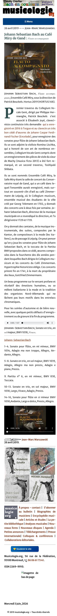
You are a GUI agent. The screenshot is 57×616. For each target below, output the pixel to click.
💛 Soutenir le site (22, 549)
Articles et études (36, 519)
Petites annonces (14, 531)
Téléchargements (36, 531)
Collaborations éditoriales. (19, 540)
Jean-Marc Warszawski (35, 439)
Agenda (49, 527)
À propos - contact (30, 507)
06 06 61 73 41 (36, 560)
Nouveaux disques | (33, 527)
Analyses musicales (36, 523)
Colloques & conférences (37, 536)
